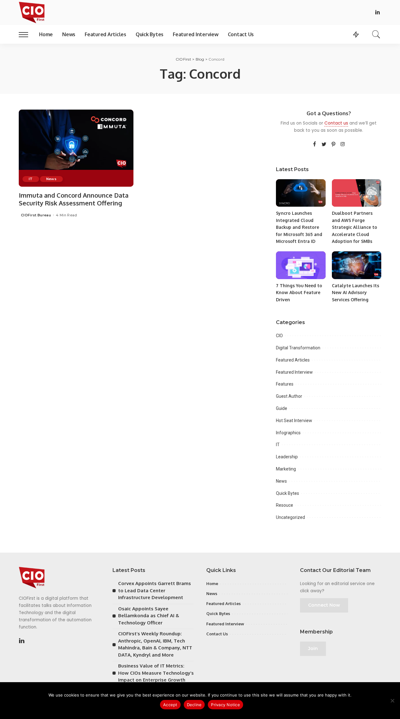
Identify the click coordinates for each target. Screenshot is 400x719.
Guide (281, 408)
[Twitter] (324, 144)
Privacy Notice (225, 704)
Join (313, 648)
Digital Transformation (298, 347)
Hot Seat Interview (294, 420)
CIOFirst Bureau (36, 215)
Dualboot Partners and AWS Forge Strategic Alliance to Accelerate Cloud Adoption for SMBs (354, 227)
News (51, 179)
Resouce (284, 505)
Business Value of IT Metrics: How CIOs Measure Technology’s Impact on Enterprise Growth (156, 673)
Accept (170, 704)
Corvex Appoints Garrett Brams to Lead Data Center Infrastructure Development (154, 590)
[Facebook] (314, 144)
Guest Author (289, 396)
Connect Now (324, 605)
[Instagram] (343, 144)
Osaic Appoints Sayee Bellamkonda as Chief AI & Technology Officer (148, 616)
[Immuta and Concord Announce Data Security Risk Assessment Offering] (76, 148)
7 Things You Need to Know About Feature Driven (299, 292)
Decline (194, 704)
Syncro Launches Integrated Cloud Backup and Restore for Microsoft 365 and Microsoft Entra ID (299, 227)
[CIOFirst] (32, 12)
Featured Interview (294, 372)
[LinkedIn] (377, 12)
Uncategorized (290, 517)
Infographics (288, 432)
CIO (279, 335)
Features (284, 384)
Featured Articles (293, 359)
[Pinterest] (333, 144)
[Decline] (392, 700)
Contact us (336, 123)
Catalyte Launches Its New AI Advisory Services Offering (355, 292)
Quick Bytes (287, 493)
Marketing (286, 468)
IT (31, 179)
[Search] (376, 34)
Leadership (287, 456)
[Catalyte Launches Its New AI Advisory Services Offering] (356, 265)
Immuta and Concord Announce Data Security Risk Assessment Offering (73, 199)
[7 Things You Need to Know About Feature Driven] (300, 265)
